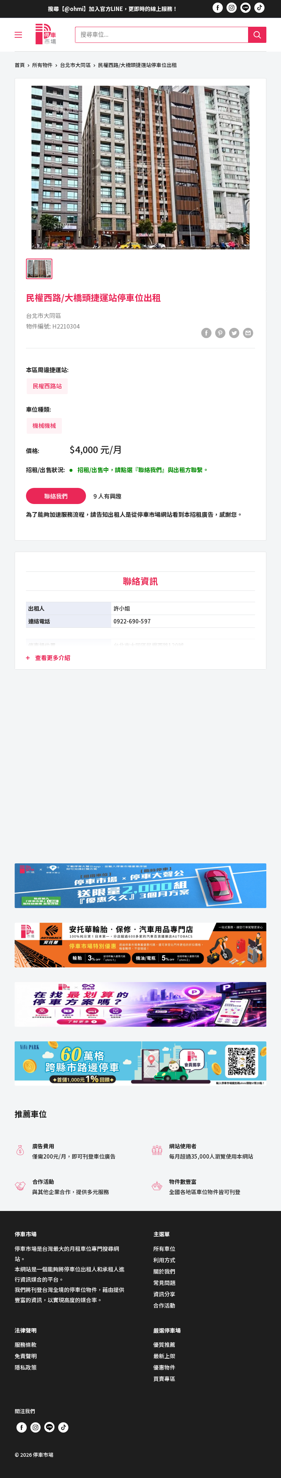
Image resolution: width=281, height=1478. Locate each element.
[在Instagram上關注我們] (231, 7)
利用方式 (164, 1260)
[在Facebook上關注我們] (218, 7)
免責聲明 (26, 1356)
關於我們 (164, 1271)
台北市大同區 (75, 64)
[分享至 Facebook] (206, 332)
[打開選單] (18, 35)
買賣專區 (164, 1378)
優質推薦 (164, 1344)
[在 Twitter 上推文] (234, 332)
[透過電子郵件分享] (248, 332)
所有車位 (164, 1248)
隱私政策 (26, 1367)
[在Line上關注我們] (245, 9)
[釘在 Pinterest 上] (220, 332)
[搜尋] (257, 35)
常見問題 (164, 1282)
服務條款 (26, 1344)
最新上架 (164, 1356)
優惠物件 (164, 1367)
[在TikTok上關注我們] (259, 7)
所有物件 (42, 64)
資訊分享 (164, 1294)
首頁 (20, 64)
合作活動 (164, 1305)
